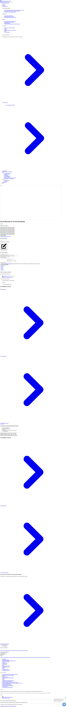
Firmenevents (4, 182)
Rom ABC (6, 181)
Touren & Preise (4, 6)
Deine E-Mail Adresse (4, 255)
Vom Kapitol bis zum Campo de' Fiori (10, 17)
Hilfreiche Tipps (6, 174)
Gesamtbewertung (3, 257)
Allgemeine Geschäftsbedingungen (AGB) (9, 660)
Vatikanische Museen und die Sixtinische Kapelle (10, 674)
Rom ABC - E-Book (5, 666)
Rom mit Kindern (7, 176)
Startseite (3, 4)
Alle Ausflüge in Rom (5, 661)
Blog (3, 172)
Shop (3, 668)
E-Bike (5, 28)
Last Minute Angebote (5, 669)
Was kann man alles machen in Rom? (10, 177)
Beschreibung (2, 236)
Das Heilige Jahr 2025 (7, 173)
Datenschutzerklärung (9, 263)
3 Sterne (2, 267)
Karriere (3, 667)
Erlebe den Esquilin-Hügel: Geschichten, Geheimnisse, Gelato (14, 10)
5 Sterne (2, 265)
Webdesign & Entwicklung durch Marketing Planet (8, 706)
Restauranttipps (6, 180)
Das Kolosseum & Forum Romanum (10, 21)
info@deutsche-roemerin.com (6, 1)
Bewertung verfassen (4, 249)
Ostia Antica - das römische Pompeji (10, 11)
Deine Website (2, 256)
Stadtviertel (6, 175)
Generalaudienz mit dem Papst (9, 22)
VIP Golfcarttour (7, 32)
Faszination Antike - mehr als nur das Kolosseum (10, 682)
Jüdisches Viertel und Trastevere (9, 16)
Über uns (3, 5)
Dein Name (2, 254)
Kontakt (3, 662)
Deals (7, 171)
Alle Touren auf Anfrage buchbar (9, 27)
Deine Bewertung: (3, 262)
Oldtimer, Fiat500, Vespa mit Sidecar (10, 30)
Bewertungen (9, 236)
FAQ (5, 236)
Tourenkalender (4, 663)
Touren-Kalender (4, 645)
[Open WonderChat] (64, 704)
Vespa (5, 31)
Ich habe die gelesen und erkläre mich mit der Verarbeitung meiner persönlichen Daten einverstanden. (21, 263)
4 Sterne (2, 266)
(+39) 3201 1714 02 (6, 276)
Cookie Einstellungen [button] (5, 670)
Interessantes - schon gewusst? (9, 178)
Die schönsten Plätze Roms (8, 15)
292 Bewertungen (3, 289)
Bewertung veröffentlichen (4, 264)
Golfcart (5, 29)
